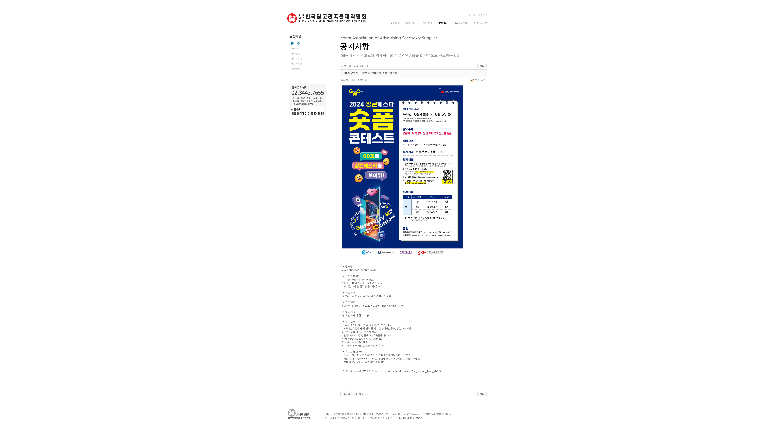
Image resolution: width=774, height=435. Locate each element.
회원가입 (482, 15)
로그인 (471, 15)
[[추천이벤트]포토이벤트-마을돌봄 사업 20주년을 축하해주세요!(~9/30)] (346, 393)
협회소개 (394, 23)
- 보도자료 (294, 48)
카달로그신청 (460, 23)
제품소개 (427, 23)
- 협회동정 (294, 53)
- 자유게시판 (295, 63)
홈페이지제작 (480, 23)
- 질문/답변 (294, 68)
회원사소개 (411, 23)
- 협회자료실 (295, 58)
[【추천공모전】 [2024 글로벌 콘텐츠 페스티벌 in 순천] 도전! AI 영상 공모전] (360, 393)
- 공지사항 (294, 43)
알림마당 (442, 23)
